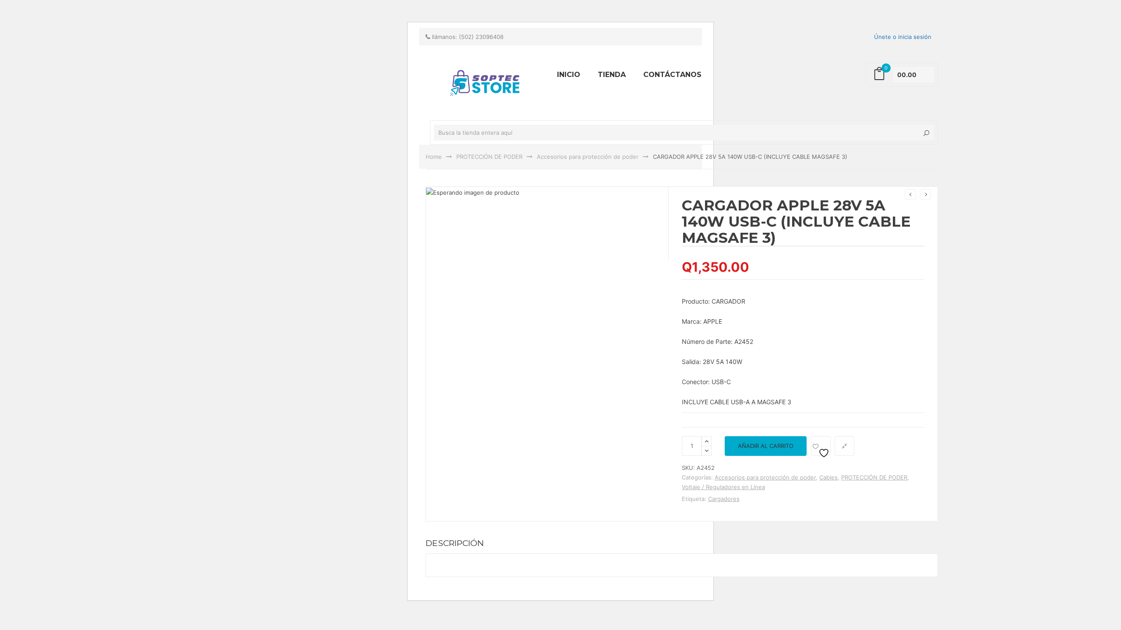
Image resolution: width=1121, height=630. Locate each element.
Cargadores (724, 498)
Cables (828, 477)
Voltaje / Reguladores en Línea (723, 486)
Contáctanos (672, 74)
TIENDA (612, 74)
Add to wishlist (821, 446)
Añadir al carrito (765, 445)
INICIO (568, 74)
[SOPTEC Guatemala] (363, 3)
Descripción (455, 543)
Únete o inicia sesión (902, 36)
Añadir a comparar (844, 446)
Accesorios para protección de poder (587, 156)
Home (434, 156)
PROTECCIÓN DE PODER (489, 156)
